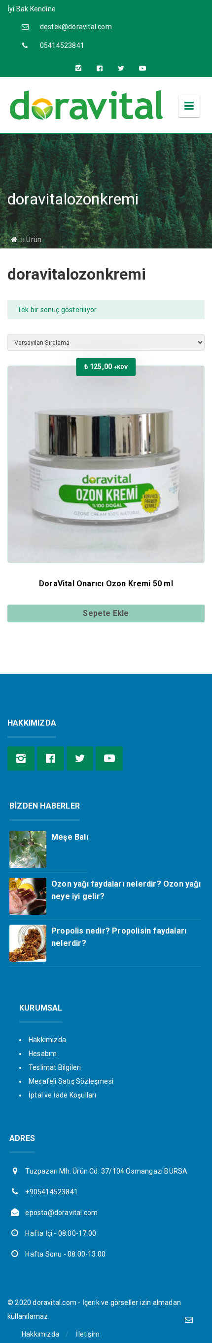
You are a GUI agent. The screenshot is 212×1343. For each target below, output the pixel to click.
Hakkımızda (47, 1040)
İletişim (88, 1334)
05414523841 (62, 45)
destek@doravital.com (76, 27)
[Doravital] (86, 118)
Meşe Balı (69, 837)
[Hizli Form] (188, 1319)
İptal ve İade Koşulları (63, 1095)
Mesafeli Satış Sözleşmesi (71, 1081)
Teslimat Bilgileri (55, 1067)
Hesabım (43, 1054)
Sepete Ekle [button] (106, 613)
